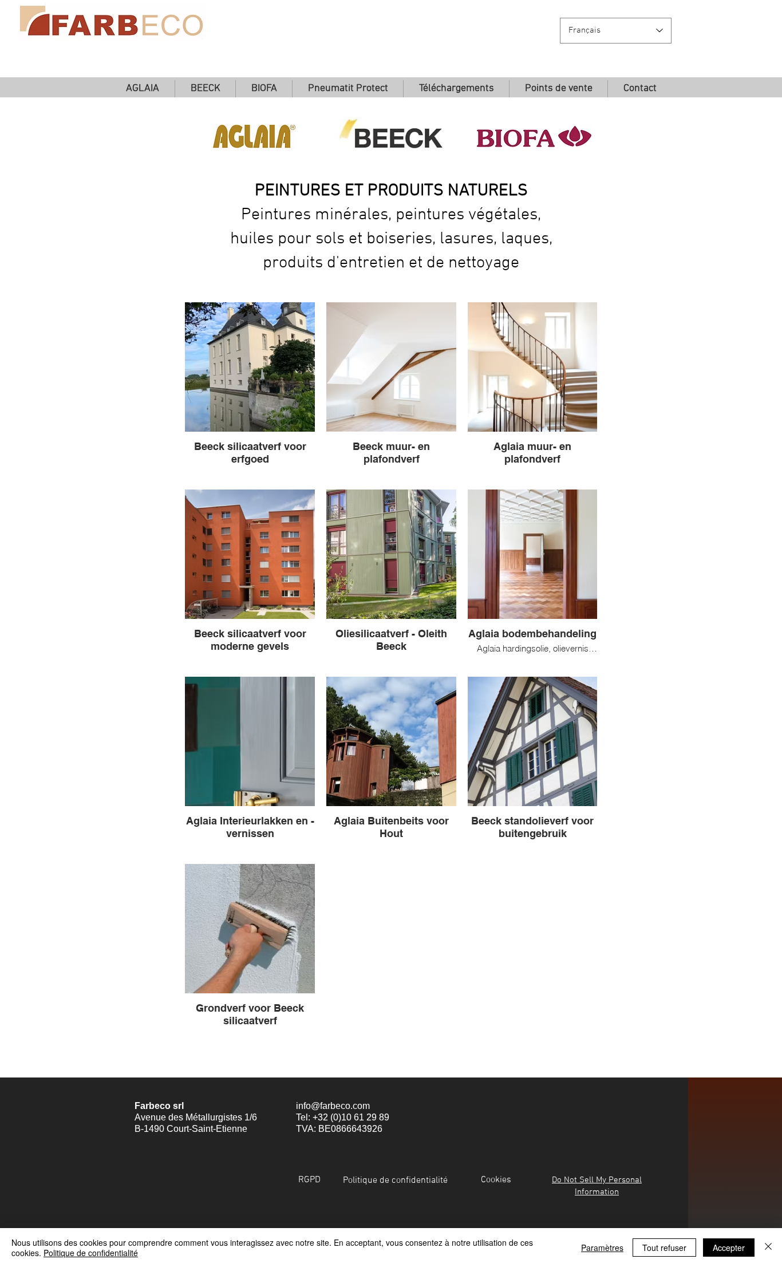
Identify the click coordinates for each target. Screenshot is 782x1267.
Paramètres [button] (602, 1247)
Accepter (729, 1247)
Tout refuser (664, 1247)
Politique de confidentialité (91, 1252)
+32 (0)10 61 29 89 (351, 1117)
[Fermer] (768, 1247)
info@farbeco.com (333, 1106)
